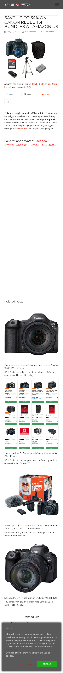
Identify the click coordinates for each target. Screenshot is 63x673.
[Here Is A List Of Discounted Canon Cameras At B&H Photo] (31, 414)
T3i (7, 102)
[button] (57, 4)
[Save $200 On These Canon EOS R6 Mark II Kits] (31, 566)
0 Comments (48, 31)
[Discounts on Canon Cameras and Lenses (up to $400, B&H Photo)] (31, 334)
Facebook (41, 141)
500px (52, 145)
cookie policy (12, 649)
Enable (47, 664)
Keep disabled (26, 664)
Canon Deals (30, 31)
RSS (43, 145)
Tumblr (34, 145)
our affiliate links (20, 128)
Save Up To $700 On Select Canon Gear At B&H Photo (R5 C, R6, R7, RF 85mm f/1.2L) (31, 527)
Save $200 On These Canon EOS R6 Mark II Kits (30, 597)
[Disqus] (31, 186)
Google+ (22, 145)
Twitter (9, 145)
